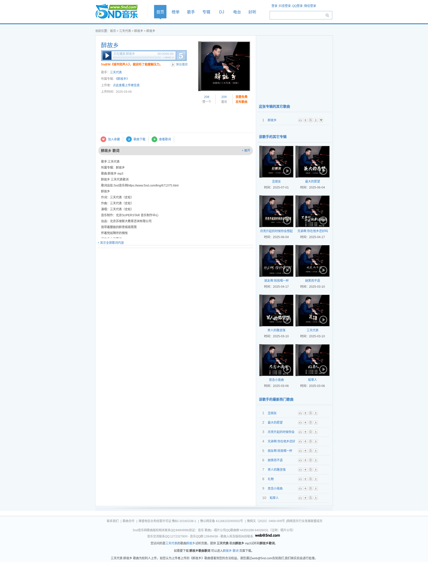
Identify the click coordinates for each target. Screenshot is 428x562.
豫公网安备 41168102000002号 (221, 521)
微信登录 (310, 6)
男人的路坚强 (276, 330)
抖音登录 (285, 6)
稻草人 (312, 380)
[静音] (163, 57)
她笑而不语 (312, 280)
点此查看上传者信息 (126, 85)
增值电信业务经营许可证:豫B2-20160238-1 (167, 521)
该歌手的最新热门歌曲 (276, 399)
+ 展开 (246, 150)
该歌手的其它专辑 (273, 137)
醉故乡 (138, 31)
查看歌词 (165, 139)
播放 (107, 55)
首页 (120, 11)
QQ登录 (297, 6)
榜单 (176, 12)
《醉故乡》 (122, 79)
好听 (252, 12)
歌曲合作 (128, 521)
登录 (274, 6)
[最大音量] (173, 57)
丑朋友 (276, 181)
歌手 (191, 12)
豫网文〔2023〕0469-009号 (266, 521)
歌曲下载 (139, 139)
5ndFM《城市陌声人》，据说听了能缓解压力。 (131, 64)
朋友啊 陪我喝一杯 (276, 280)
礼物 (271, 479)
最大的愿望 (312, 181)
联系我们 (113, 521)
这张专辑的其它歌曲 (274, 106)
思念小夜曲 (276, 380)
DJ (221, 12)
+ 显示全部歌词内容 (111, 243)
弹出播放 (182, 64)
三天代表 (125, 31)
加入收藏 (114, 139)
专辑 (206, 12)
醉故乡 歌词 (231, 551)
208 (206, 97)
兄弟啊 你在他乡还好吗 (312, 231)
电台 (237, 12)
